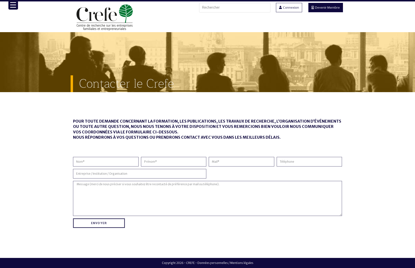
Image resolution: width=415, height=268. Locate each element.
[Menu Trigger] (13, 5)
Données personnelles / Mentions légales (225, 263)
